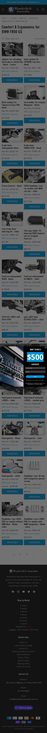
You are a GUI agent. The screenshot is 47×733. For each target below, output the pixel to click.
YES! (35, 376)
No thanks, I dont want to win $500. (35, 380)
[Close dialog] (45, 347)
